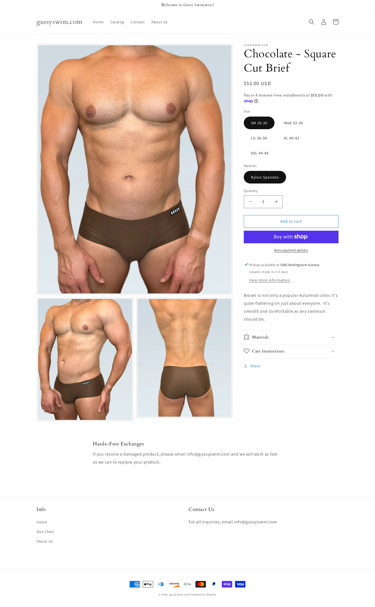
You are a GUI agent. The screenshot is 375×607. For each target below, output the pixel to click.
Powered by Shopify (203, 594)
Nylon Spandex (265, 177)
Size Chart (45, 531)
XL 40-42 (292, 137)
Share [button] (255, 365)
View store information (269, 280)
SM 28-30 (259, 122)
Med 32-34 (293, 122)
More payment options (291, 250)
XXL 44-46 (260, 152)
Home (42, 522)
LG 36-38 (259, 137)
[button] (312, 22)
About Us (45, 541)
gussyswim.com (179, 594)
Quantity (251, 190)
